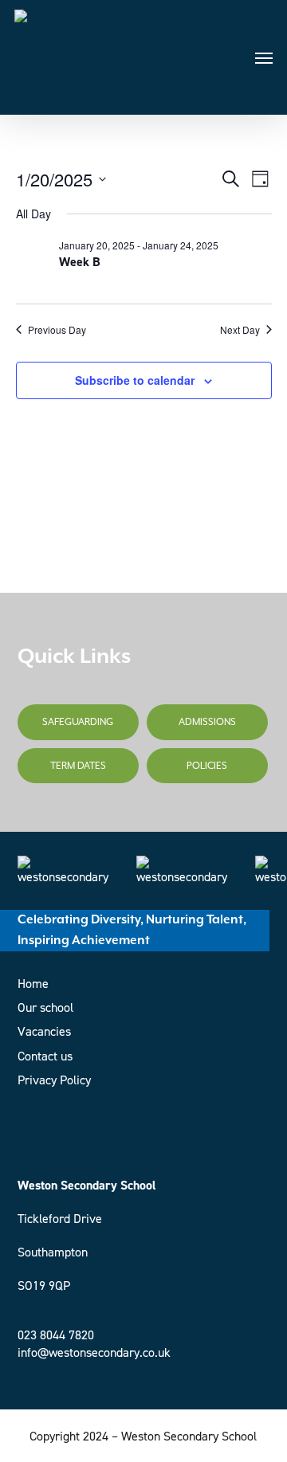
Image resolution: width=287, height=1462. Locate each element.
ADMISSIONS (207, 721)
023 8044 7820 (56, 1335)
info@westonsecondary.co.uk (94, 1352)
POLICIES (207, 765)
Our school (45, 1007)
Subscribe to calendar (135, 380)
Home (33, 983)
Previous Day (57, 329)
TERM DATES (78, 765)
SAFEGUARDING (77, 721)
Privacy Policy (54, 1080)
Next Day (240, 329)
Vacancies (44, 1031)
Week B (79, 261)
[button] (264, 57)
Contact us (45, 1056)
